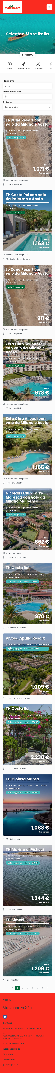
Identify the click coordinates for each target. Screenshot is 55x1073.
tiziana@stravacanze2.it (16, 1043)
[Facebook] (5, 1017)
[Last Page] (47, 988)
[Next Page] (42, 988)
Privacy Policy (8, 1054)
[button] (49, 7)
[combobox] (27, 96)
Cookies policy (9, 1059)
